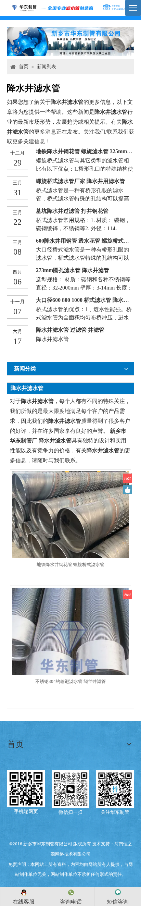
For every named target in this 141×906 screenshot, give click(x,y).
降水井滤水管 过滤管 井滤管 (70, 330)
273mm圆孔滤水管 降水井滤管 (72, 270)
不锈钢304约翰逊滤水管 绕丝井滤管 (70, 681)
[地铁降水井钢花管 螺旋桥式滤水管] (70, 529)
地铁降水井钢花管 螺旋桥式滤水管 (70, 564)
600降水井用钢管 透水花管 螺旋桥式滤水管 (88, 241)
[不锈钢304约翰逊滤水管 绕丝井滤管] (70, 645)
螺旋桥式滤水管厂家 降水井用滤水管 (80, 181)
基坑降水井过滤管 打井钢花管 (72, 211)
